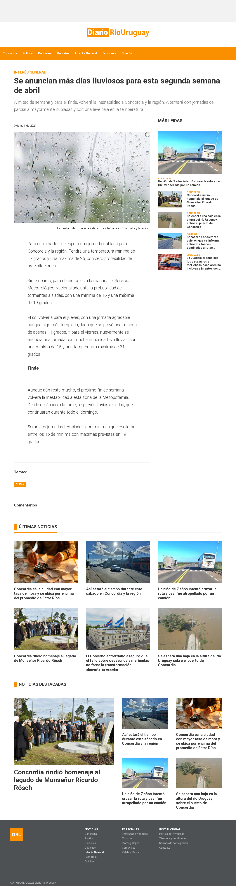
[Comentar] (145, 125)
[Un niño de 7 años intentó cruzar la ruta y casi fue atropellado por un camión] (190, 152)
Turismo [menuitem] (127, 838)
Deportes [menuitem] (63, 53)
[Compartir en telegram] (131, 125)
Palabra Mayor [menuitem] (130, 852)
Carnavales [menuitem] (128, 847)
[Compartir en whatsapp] (106, 125)
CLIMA (20, 484)
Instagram (20, 869)
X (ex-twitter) (27, 869)
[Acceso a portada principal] (118, 32)
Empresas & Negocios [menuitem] (135, 834)
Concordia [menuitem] (10, 53)
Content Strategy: (215, 882)
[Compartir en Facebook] (112, 125)
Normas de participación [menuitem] (173, 843)
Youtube (34, 869)
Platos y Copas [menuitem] (131, 843)
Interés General (30, 72)
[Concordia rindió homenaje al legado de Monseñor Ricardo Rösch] (170, 199)
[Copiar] (119, 125)
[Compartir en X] (125, 125)
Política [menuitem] (27, 53)
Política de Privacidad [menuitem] (171, 834)
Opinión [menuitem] (127, 53)
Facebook (13, 869)
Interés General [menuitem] (86, 53)
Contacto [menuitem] (164, 847)
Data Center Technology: (222, 882)
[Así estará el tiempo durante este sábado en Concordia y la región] (118, 562)
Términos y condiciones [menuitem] (173, 838)
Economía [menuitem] (109, 53)
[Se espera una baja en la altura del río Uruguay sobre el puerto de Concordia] (170, 220)
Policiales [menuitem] (44, 53)
